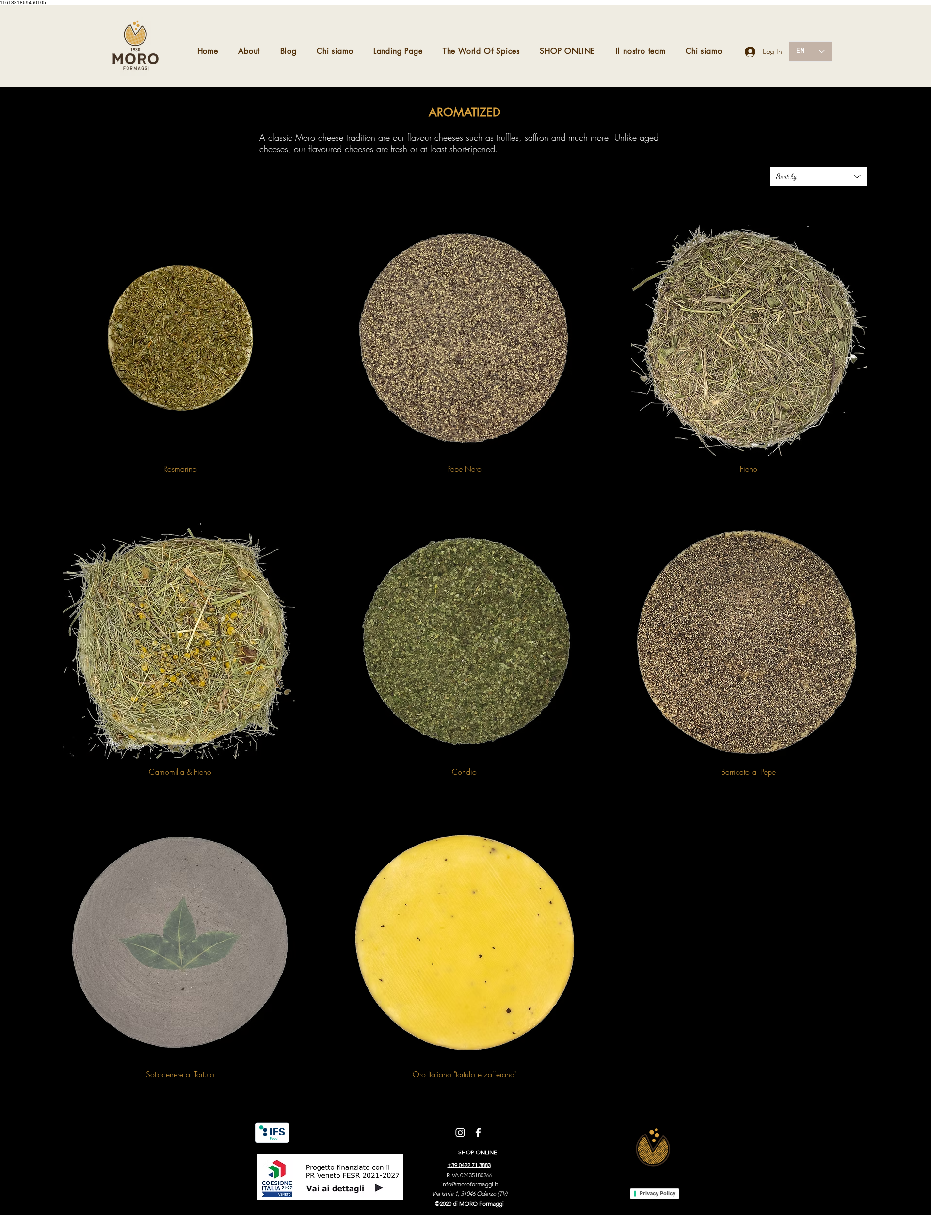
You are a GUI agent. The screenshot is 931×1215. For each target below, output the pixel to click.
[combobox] (818, 176)
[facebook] (478, 1132)
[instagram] (460, 1132)
